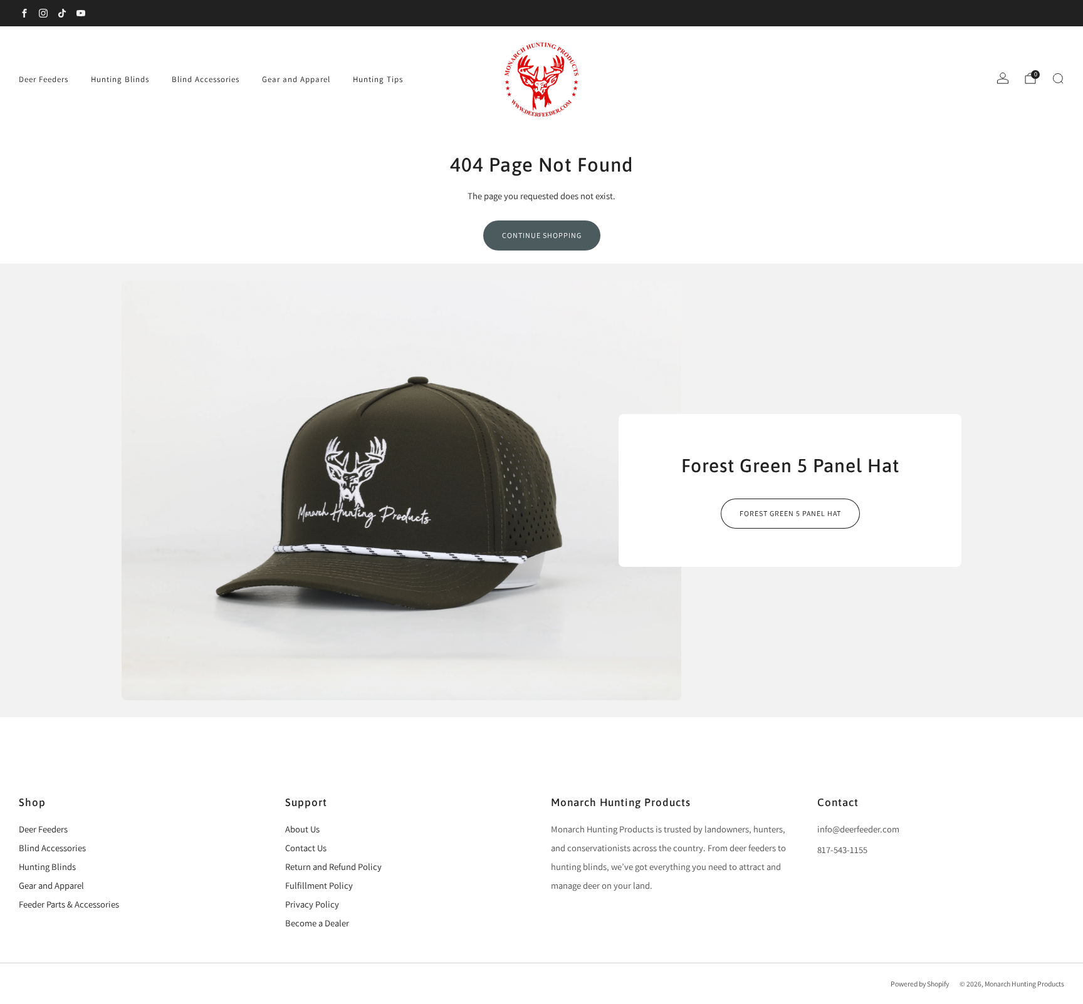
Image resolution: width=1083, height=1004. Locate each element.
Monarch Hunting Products (621, 802)
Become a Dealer (317, 923)
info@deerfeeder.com (858, 829)
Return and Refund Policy (333, 866)
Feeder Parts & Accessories (69, 904)
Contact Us (306, 848)
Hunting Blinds (120, 79)
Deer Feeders (43, 79)
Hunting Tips (378, 79)
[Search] (1058, 78)
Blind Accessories (205, 79)
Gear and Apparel (296, 79)
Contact (838, 802)
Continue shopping (542, 235)
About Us (302, 829)
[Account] (1003, 78)
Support (306, 802)
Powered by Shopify (920, 983)
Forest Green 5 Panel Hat (790, 513)
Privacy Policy (312, 904)
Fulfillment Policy (319, 885)
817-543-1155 (842, 850)
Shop (32, 802)
